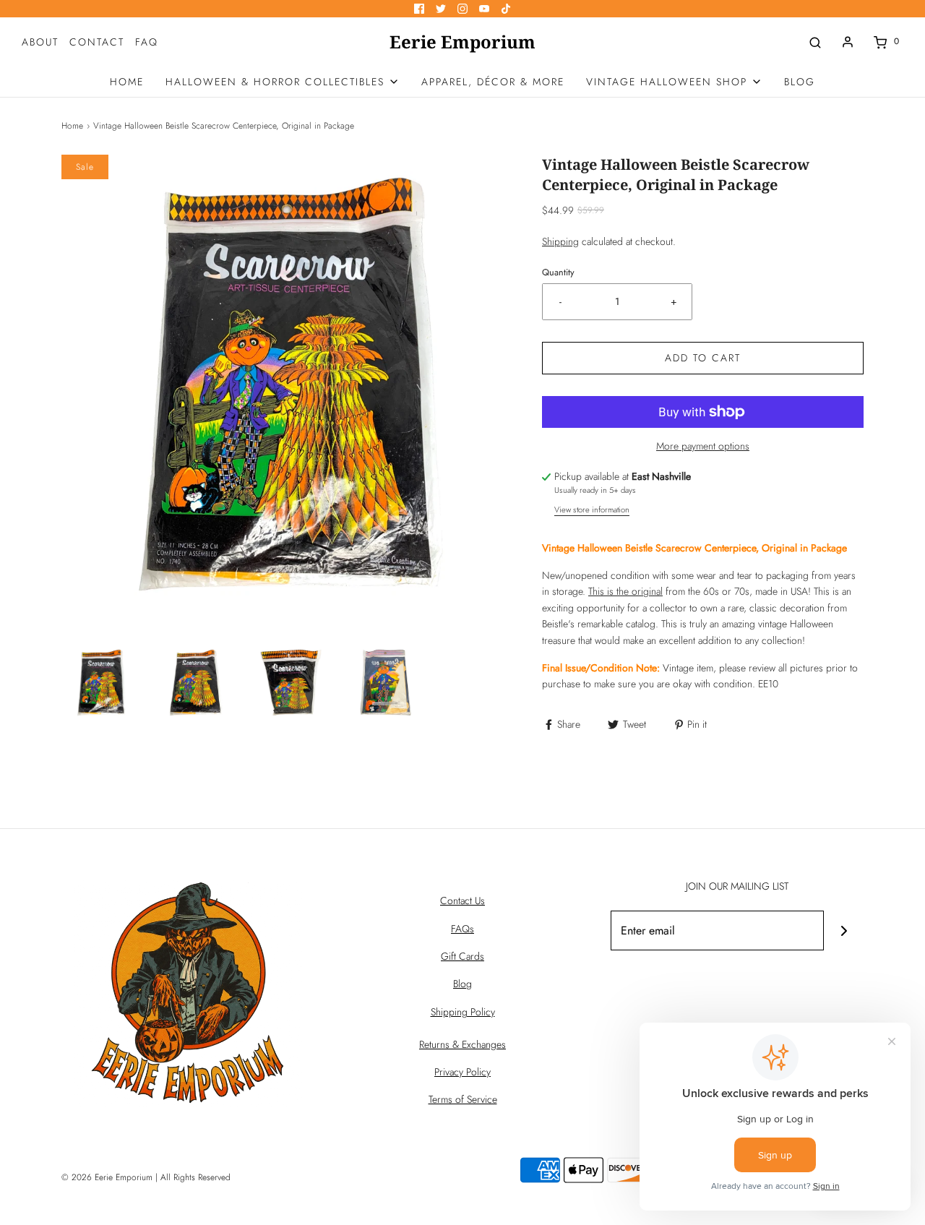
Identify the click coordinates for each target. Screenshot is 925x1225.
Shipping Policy (463, 1012)
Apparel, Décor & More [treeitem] (492, 81)
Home (72, 125)
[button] (101, 682)
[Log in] (847, 41)
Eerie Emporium (462, 42)
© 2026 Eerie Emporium (106, 1177)
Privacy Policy (462, 1072)
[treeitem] (282, 81)
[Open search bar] (815, 41)
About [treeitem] (40, 42)
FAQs (462, 928)
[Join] (844, 930)
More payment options (702, 446)
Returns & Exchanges (462, 1044)
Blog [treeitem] (799, 81)
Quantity (558, 272)
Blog (462, 983)
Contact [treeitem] (96, 42)
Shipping (560, 241)
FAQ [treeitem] (146, 42)
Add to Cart (703, 358)
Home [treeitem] (127, 81)
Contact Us (462, 900)
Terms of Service (463, 1099)
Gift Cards (462, 956)
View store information (591, 509)
